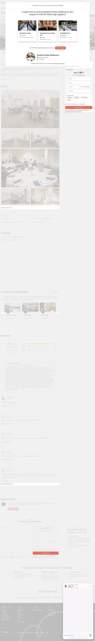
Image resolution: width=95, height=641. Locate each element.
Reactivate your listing (58, 63)
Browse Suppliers (60, 48)
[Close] (87, 4)
